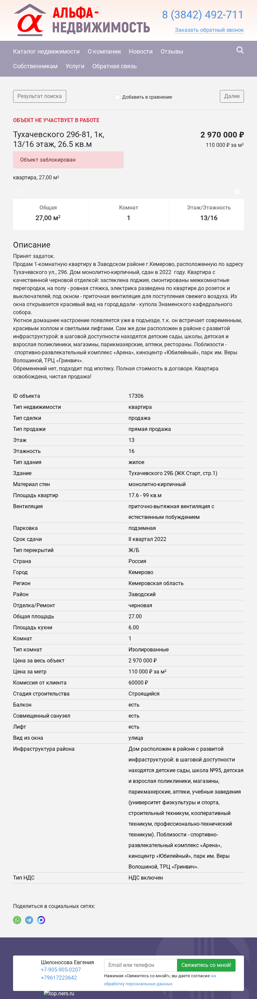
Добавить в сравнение (147, 97)
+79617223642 (59, 978)
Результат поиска (39, 96)
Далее (232, 96)
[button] (209, 30)
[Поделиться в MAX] (41, 920)
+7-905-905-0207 (61, 970)
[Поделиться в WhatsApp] (17, 920)
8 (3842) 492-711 (203, 14)
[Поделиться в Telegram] (29, 920)
